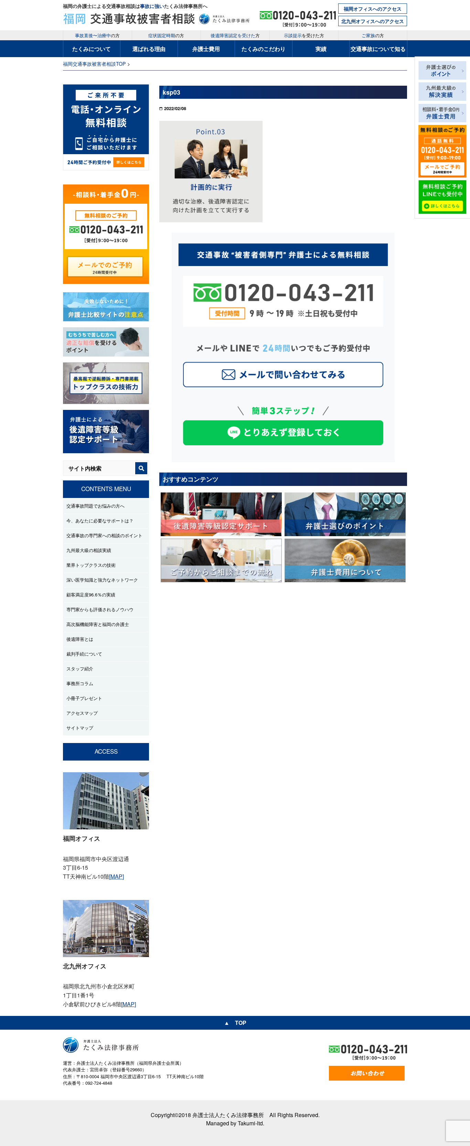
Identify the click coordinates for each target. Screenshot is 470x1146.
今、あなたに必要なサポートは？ (99, 520)
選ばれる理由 (148, 49)
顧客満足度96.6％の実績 (90, 594)
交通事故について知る (378, 49)
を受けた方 (304, 35)
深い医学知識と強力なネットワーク (102, 579)
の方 (97, 35)
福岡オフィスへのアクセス (373, 8)
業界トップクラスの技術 (91, 565)
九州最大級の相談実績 (88, 550)
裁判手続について (84, 653)
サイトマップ (79, 727)
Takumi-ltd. (251, 1123)
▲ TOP (235, 1023)
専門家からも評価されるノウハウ (99, 609)
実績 (321, 49)
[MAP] (116, 876)
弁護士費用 (206, 49)
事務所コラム (79, 683)
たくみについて (91, 49)
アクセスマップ (82, 713)
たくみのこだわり (264, 49)
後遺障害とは (79, 639)
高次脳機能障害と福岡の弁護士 (97, 624)
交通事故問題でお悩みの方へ (95, 505)
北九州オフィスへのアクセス (372, 21)
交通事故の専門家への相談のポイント (104, 535)
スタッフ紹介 (79, 668)
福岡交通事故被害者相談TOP (94, 63)
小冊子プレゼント (84, 698)
